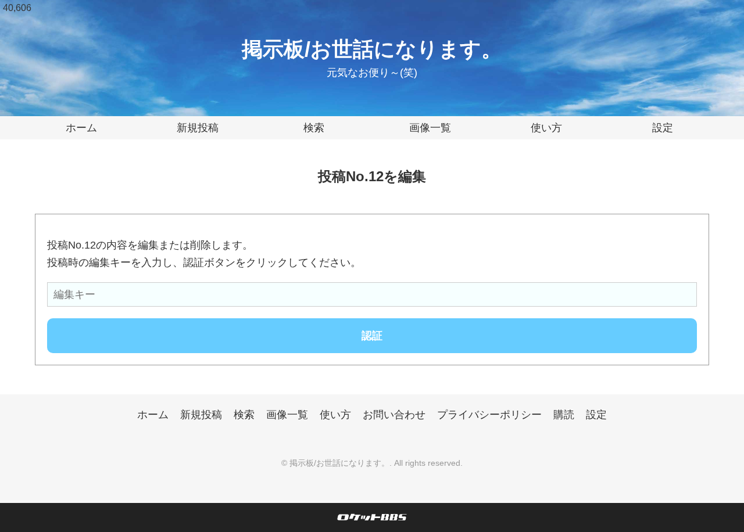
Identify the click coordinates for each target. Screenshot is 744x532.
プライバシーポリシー (489, 414)
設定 (662, 128)
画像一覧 (430, 128)
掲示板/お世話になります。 (372, 49)
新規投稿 (198, 128)
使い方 (546, 128)
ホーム (81, 128)
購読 (563, 414)
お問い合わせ (394, 414)
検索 (313, 128)
